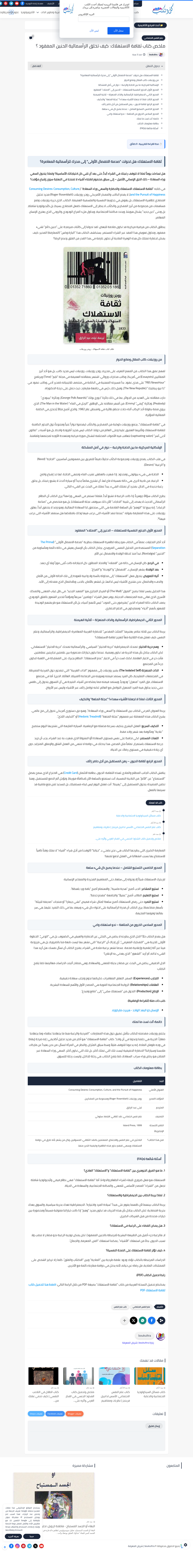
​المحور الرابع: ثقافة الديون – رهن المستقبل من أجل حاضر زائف (130, 104)
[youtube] (17, 3)
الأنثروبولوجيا (28, 12)
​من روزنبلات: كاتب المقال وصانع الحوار (141, 80)
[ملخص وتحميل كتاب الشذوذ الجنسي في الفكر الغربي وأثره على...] (78, 1376)
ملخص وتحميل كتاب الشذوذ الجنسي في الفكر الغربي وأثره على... (128, 839)
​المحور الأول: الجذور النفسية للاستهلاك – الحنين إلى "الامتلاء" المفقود (126, 90)
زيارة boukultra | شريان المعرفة (138, 1342)
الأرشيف (50, 3)
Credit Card (70, 772)
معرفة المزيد (13, 1536)
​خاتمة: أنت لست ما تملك (148, 118)
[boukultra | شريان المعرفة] (163, 9)
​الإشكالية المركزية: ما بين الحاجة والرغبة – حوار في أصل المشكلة (128, 85)
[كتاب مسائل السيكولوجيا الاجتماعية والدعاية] (149, 1376)
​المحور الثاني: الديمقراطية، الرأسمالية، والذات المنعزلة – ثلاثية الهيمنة (126, 94)
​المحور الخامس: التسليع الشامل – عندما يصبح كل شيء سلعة (130, 109)
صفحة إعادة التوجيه (34, 3)
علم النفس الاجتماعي (153, 38)
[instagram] (17, 1546)
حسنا (32, 1536)
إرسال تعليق (154, 1426)
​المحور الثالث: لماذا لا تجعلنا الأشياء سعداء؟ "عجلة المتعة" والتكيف (128, 99)
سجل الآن (118, 30)
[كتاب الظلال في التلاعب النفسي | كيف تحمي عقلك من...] (43, 1376)
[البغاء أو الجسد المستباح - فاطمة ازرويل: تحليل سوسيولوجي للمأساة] (54, 1495)
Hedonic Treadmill (89, 716)
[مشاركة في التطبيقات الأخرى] (124, 1320)
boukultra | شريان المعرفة (141, 1546)
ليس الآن (94, 30)
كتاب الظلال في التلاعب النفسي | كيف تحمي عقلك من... (43, 1396)
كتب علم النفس (120, 1307)
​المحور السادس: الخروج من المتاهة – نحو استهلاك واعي (133, 114)
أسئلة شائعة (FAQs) (149, 128)
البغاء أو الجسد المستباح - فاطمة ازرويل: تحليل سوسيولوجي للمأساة (54, 1526)
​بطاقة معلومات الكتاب (148, 123)
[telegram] (11, 3)
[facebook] (22, 3)
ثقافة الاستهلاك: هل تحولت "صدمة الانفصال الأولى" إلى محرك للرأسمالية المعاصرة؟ (119, 75)
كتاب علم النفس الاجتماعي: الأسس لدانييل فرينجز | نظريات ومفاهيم (127, 827)
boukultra (153, 54)
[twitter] (35, 1546)
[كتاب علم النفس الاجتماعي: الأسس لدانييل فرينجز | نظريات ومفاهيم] (114, 1376)
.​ (135, 1010)
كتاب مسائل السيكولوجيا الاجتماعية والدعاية (138, 816)
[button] (151, 1320)
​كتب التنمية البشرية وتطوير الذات (58, 12)
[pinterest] (6, 3)
